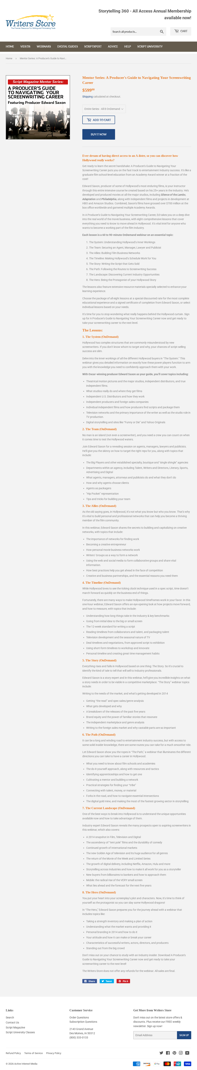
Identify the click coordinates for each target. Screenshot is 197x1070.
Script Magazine (15, 1027)
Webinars (44, 46)
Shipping (87, 96)
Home (10, 46)
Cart (183, 31)
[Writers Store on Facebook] (168, 1053)
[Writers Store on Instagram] (181, 1053)
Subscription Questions (83, 1021)
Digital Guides (67, 46)
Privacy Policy (53, 1053)
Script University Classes (20, 1032)
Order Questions (79, 1017)
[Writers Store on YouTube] (187, 1053)
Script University (150, 46)
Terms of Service (33, 1053)
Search (10, 1017)
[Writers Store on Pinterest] (174, 1053)
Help (127, 46)
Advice (113, 46)
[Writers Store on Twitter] (161, 1053)
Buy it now (99, 134)
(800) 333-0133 (78, 1037)
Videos (25, 46)
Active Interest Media (25, 1063)
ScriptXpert (93, 46)
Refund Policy (13, 1053)
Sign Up (184, 1035)
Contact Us (12, 1022)
